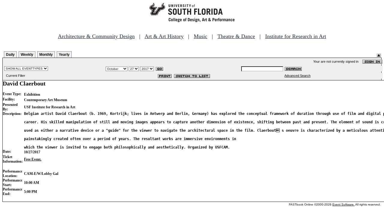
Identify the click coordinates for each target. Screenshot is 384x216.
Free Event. (32, 159)
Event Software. (343, 204)
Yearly (64, 54)
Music (200, 36)
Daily (10, 54)
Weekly (27, 54)
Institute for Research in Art (295, 36)
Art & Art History (164, 36)
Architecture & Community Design (96, 36)
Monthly (46, 54)
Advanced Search (297, 75)
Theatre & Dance (236, 36)
